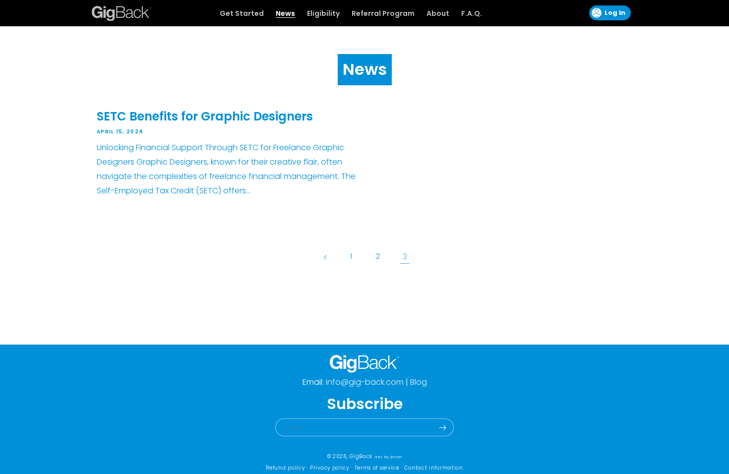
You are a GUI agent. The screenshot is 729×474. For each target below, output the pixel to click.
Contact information (433, 468)
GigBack (361, 456)
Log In (608, 12)
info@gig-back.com (364, 382)
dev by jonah (388, 457)
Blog (418, 382)
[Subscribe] (442, 427)
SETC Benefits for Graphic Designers (205, 116)
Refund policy (285, 468)
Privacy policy (329, 468)
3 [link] (405, 256)
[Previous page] (324, 257)
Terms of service (377, 468)
